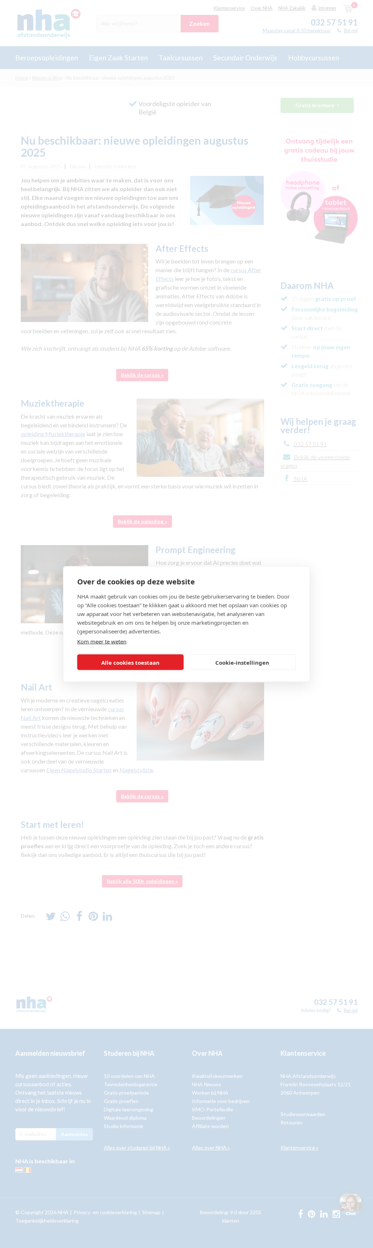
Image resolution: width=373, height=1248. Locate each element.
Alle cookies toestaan (130, 662)
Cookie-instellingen (242, 662)
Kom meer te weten (101, 641)
